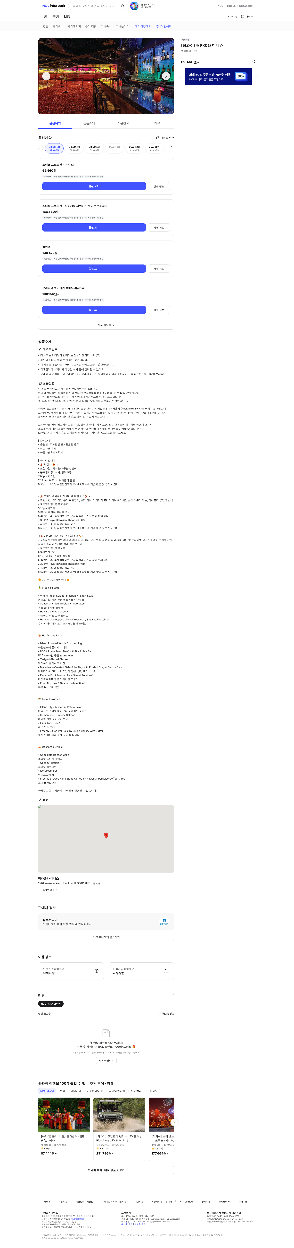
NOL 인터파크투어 (51, 1003)
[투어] (55, 16)
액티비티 (76, 1090)
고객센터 (223, 1201)
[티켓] (67, 16)
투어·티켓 (91, 26)
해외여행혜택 (143, 26)
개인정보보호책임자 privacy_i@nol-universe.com (229, 1221)
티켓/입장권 (47, 1090)
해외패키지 (74, 26)
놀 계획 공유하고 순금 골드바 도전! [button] (93, 6)
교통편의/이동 (95, 1090)
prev (181, 77)
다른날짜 (166, 137)
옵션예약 (55, 123)
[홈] (45, 16)
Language (243, 1201)
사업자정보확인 (78, 1219)
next (256, 77)
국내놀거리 (122, 26)
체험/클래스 (137, 1090)
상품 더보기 (104, 325)
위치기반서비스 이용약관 (113, 1201)
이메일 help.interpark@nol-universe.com (161, 1219)
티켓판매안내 (186, 1201)
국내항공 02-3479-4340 (158, 1221)
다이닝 (154, 1090)
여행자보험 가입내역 (161, 1201)
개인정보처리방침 (84, 1201)
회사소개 (46, 1201)
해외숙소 (57, 26)
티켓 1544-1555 (146, 1216)
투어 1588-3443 (129, 1216)
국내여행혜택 (163, 26)
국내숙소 (106, 26)
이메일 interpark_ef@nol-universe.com (225, 1219)
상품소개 (89, 123)
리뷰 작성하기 (106, 1060)
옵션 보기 (94, 186)
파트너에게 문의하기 (108, 937)
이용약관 (63, 1201)
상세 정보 (158, 186)
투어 (62, 1090)
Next (174, 1122)
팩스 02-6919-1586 (130, 1219)
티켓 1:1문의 (140, 1224)
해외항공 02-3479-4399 (133, 1221)
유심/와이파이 (117, 1090)
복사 (97, 883)
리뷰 (157, 123)
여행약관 (139, 1201)
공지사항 (206, 1201)
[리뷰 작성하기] (172, 995)
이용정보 (123, 123)
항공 (45, 26)
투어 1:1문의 (127, 1224)
